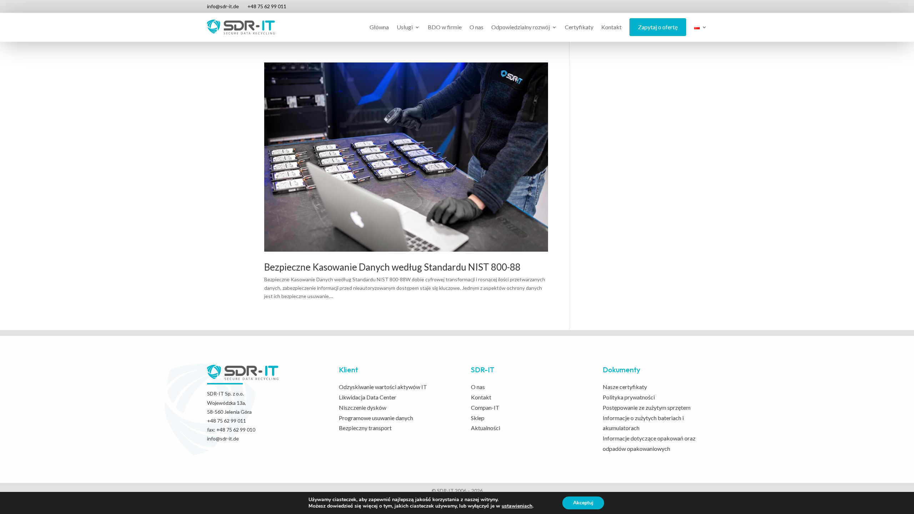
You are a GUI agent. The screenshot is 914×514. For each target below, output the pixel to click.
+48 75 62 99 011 (266, 6)
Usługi (405, 27)
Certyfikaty (579, 27)
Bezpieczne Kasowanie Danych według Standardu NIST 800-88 (392, 267)
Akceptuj (583, 502)
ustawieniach (517, 506)
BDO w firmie (445, 27)
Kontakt (611, 27)
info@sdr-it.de (223, 6)
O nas (476, 27)
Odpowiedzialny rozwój (520, 27)
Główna (379, 27)
